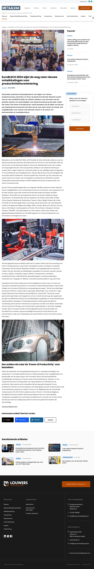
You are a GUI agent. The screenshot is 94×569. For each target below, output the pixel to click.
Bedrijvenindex (85, 8)
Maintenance (59, 16)
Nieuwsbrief (63, 8)
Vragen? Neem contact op (75, 484)
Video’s (45, 8)
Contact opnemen (32, 513)
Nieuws (4, 16)
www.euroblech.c (8, 406)
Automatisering (72, 16)
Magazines (27, 8)
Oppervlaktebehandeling (18, 16)
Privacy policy (86, 564)
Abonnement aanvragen (30, 509)
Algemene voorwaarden (73, 564)
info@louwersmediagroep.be (79, 543)
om (16, 406)
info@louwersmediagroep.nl (79, 516)
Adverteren (53, 8)
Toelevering (8, 529)
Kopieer (50, 420)
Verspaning (48, 16)
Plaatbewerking (35, 16)
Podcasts (36, 8)
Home (4, 27)
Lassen (83, 16)
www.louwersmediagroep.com (80, 553)
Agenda (72, 8)
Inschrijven (79, 128)
